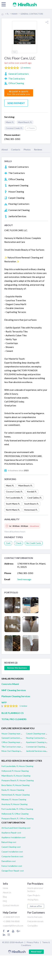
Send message (24, 579)
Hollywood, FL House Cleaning (15, 771)
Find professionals (35, 921)
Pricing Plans (32, 899)
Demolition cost (8, 861)
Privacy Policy (33, 942)
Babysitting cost (8, 842)
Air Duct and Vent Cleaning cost (15, 828)
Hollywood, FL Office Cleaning (14, 813)
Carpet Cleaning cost (11, 847)
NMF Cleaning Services (13, 690)
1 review (23, 706)
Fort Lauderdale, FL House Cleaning (17, 766)
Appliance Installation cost (13, 837)
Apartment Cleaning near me (39, 742)
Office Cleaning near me (12, 742)
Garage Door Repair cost (12, 870)
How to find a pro (34, 917)
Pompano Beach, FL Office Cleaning (17, 818)
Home (5, 888)
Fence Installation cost (11, 866)
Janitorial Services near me (38, 751)
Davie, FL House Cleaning (12, 790)
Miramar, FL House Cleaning (13, 799)
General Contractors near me (14, 738)
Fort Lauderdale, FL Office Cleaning (17, 809)
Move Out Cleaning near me (14, 751)
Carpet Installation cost (12, 851)
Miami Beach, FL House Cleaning (15, 775)
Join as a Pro (36, 906)
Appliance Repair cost (11, 832)
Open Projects (33, 895)
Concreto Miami (10, 684)
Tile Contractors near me (12, 746)
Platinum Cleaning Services (15, 696)
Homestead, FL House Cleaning (15, 794)
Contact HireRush (11, 905)
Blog (5, 897)
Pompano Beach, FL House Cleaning (17, 780)
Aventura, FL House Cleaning (14, 804)
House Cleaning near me (12, 733)
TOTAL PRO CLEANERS (13, 719)
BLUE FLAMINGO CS (12, 713)
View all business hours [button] (14, 531)
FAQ (5, 901)
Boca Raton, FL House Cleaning (15, 785)
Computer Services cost (12, 856)
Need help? (36, 951)
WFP (4, 702)
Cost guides (32, 925)
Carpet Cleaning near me (37, 733)
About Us (7, 892)
